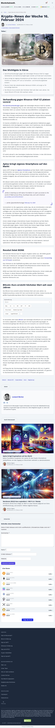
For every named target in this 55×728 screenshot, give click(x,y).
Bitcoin (21, 319)
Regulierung (31, 380)
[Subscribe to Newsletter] (46, 3)
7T (25, 305)
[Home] (1, 12)
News (5, 12)
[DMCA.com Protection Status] (27, 720)
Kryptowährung (8, 299)
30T (21, 305)
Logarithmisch (14, 313)
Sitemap (3, 703)
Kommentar (5, 533)
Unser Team (4, 668)
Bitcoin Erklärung (6, 639)
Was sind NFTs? (5, 649)
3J (10, 305)
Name (3, 549)
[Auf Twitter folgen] (7, 403)
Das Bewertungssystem (7, 678)
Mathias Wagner (11, 463)
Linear (6, 313)
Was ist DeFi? (5, 642)
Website (3, 558)
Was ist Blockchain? (6, 635)
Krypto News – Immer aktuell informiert (11, 27)
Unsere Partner (5, 675)
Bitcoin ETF (11, 380)
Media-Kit (4, 685)
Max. (6, 305)
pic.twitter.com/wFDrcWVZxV (14, 197)
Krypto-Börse (19, 380)
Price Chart (8, 309)
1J (13, 305)
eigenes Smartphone (23, 170)
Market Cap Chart (17, 309)
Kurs (25, 380)
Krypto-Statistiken (6, 652)
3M (17, 305)
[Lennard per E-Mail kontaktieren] (4, 403)
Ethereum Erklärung (6, 646)
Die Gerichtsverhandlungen (11, 105)
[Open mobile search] (49, 3)
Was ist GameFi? (5, 656)
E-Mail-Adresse (6, 554)
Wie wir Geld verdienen (7, 672)
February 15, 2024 (29, 202)
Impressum (4, 694)
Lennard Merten (18, 397)
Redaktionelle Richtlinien (8, 682)
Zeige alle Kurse (27, 619)
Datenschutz (4, 697)
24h (29, 305)
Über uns (3, 665)
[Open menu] (52, 2)
